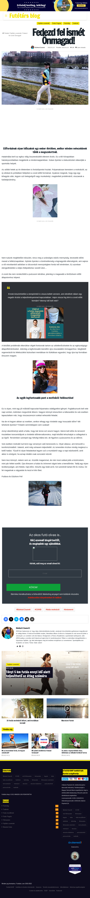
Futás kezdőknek (8, 813)
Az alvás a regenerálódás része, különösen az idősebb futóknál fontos (74, 752)
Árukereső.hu (75, 847)
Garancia (38, 887)
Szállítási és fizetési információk (25, 887)
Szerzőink (52, 890)
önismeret (69, 610)
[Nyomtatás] (32, 619)
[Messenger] (21, 619)
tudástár (16, 787)
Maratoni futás (7, 827)
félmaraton (35, 780)
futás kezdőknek (8, 780)
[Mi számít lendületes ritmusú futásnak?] (45, 741)
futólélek (18, 780)
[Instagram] (22, 646)
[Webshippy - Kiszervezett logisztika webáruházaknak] (75, 870)
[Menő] (6, 16)
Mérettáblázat (64, 887)
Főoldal (6, 33)
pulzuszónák (6, 787)
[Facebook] (6, 619)
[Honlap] (17, 646)
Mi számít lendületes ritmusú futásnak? (41, 752)
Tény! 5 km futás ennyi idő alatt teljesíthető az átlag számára (28, 674)
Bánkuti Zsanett (40, 47)
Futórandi (59, 890)
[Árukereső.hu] (75, 843)
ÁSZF (46, 890)
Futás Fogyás (56, 23)
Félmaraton (6, 820)
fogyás (46, 776)
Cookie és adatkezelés (36, 890)
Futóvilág (67, 23)
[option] (45, 673)
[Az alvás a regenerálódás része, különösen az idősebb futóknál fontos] (75, 741)
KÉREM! (33, 587)
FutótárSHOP (10, 887)
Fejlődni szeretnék (16, 33)
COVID (38, 610)
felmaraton (38, 776)
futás (52, 776)
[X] (11, 619)
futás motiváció (53, 610)
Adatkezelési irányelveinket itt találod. (45, 597)
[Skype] (16, 619)
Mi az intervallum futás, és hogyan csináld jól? (13, 752)
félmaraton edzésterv (47, 780)
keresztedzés (7, 784)
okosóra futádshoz (36, 784)
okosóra (25, 784)
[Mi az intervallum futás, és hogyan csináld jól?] (15, 741)
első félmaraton (27, 776)
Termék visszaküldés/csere (51, 887)
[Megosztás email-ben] (27, 619)
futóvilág (26, 780)
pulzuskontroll (49, 784)
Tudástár (75, 23)
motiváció (17, 784)
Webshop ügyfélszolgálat (77, 887)
